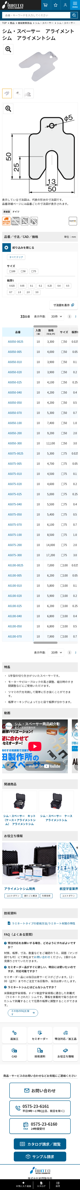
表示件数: (40, 316)
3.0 (36, 292)
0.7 (10, 292)
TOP (4, 22)
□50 (23, 271)
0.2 (40, 285)
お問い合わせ (42, 957)
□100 (12, 271)
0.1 (31, 285)
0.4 (58, 285)
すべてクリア (16, 257)
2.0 (28, 292)
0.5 (67, 285)
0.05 (22, 285)
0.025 (12, 285)
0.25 (50, 285)
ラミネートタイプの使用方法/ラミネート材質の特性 (43, 923)
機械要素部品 (25, 22)
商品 (12, 22)
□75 (33, 271)
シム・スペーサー (44, 22)
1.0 (19, 292)
